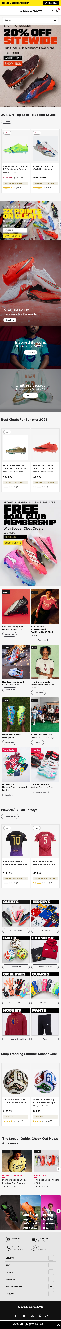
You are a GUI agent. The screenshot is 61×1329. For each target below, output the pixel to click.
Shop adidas (9, 634)
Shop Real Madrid (40, 640)
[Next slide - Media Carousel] (58, 1211)
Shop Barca (30, 352)
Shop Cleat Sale (39, 792)
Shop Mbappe (30, 395)
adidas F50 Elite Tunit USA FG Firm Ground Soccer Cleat (43, 168)
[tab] (30, 1258)
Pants (45, 1039)
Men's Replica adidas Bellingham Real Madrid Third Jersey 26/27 (44, 863)
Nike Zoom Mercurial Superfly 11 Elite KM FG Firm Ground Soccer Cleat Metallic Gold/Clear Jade (14, 467)
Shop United (38, 693)
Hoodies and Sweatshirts (16, 1039)
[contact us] (30, 1309)
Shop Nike (10, 320)
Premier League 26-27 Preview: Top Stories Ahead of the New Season (16, 1181)
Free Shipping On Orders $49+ (16, 3)
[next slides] (58, 1169)
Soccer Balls (16, 967)
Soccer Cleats (16, 931)
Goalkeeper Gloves (16, 1003)
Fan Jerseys (45, 931)
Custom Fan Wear (45, 967)
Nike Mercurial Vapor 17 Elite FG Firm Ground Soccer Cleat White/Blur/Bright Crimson (44, 467)
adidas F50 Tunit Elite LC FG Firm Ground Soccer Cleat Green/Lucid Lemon (15, 168)
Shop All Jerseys (9, 816)
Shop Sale (9, 795)
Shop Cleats (30, 221)
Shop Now (30, 64)
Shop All (6, 121)
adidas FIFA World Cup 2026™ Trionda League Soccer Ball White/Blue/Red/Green (44, 1101)
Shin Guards (45, 1003)
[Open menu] (4, 12)
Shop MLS (37, 742)
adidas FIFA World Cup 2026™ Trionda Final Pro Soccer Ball (15, 1101)
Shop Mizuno (10, 690)
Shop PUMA (9, 742)
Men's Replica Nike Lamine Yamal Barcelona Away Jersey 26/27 (15, 863)
